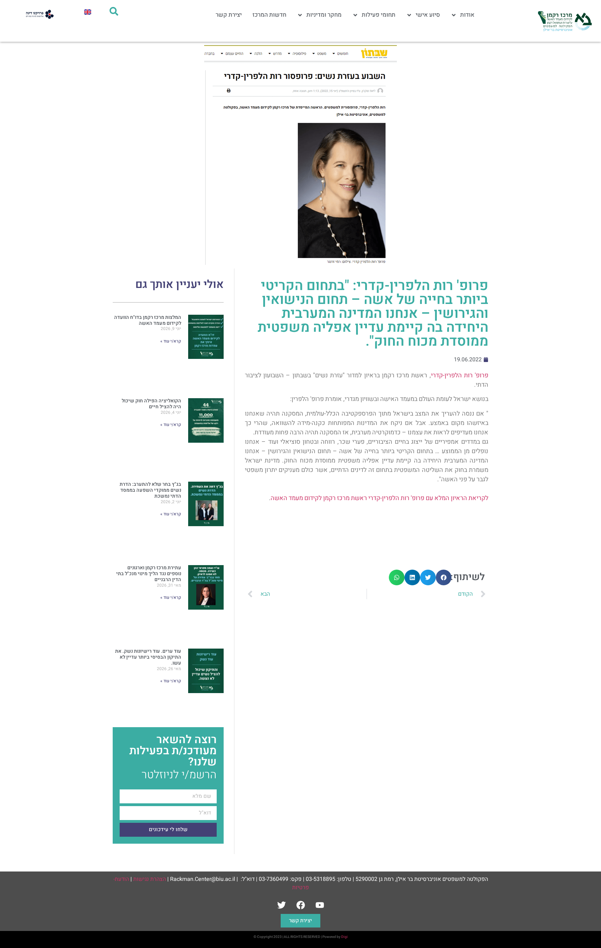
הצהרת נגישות (149, 879)
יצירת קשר (229, 14)
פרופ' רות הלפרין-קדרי (459, 375)
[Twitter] (281, 905)
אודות (467, 14)
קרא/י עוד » (170, 341)
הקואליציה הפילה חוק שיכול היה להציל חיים (151, 403)
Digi (344, 936)
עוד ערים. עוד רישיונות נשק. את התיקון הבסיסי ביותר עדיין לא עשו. (148, 657)
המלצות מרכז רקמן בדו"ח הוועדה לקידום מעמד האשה (147, 320)
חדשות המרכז (269, 14)
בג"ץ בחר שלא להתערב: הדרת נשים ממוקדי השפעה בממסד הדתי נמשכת (150, 490)
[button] (443, 577)
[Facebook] (300, 905)
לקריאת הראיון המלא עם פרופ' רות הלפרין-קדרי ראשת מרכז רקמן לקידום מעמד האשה (379, 498)
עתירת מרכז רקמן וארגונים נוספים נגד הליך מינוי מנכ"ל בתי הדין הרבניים (148, 573)
